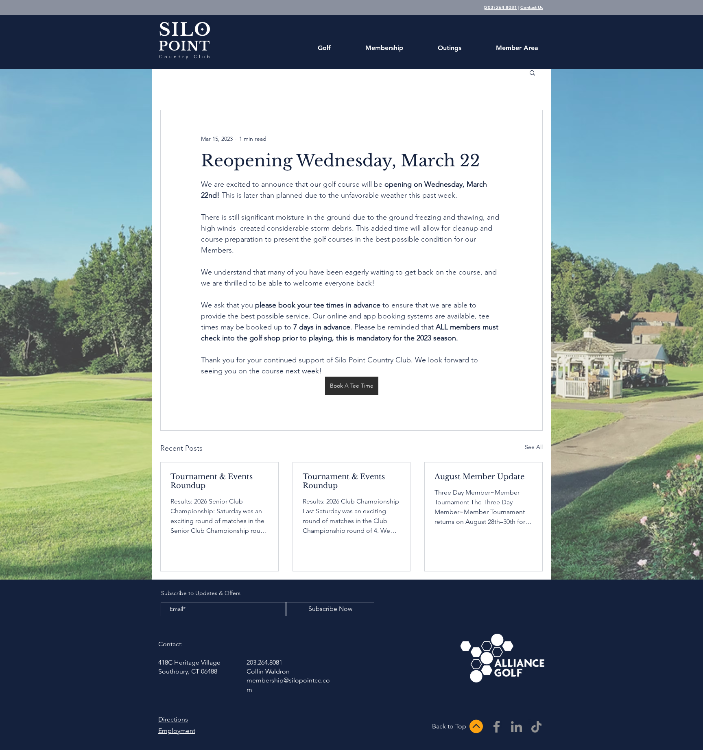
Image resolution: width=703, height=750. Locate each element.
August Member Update (479, 476)
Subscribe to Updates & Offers (200, 593)
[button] (532, 72)
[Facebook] (496, 727)
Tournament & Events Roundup (211, 481)
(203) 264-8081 (500, 7)
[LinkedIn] (516, 727)
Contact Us (531, 7)
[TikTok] (536, 727)
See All (534, 447)
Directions (173, 719)
